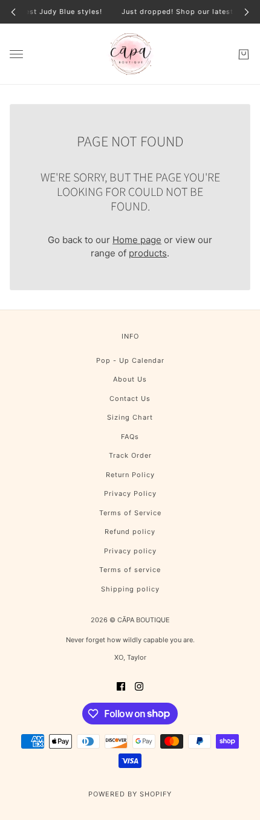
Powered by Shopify (130, 794)
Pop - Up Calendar (130, 360)
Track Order (130, 455)
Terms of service (130, 569)
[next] (246, 11)
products (148, 253)
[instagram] (139, 686)
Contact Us (130, 398)
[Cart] (243, 53)
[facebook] (121, 686)
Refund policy (130, 531)
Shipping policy (130, 589)
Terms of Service (130, 513)
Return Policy (130, 474)
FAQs (130, 436)
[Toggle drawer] (16, 54)
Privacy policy (130, 551)
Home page (136, 240)
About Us (130, 379)
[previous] (13, 11)
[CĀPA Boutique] (130, 54)
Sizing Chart (130, 417)
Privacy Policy (130, 493)
